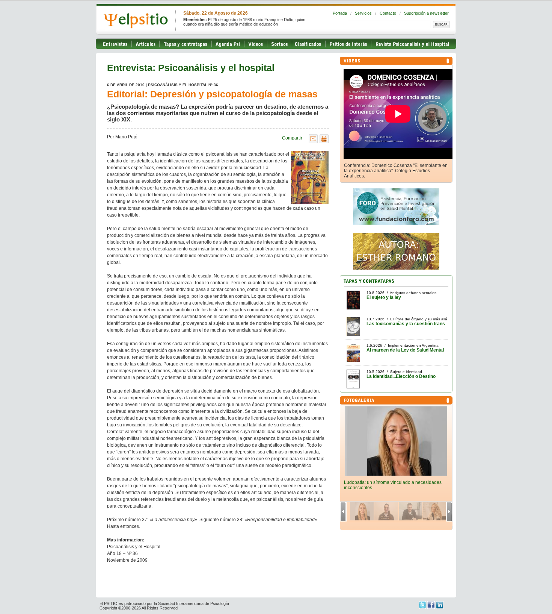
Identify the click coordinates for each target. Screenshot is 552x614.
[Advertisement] (195, 582)
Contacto (388, 13)
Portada (340, 13)
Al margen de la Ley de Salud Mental (405, 350)
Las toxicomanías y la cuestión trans (405, 323)
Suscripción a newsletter (426, 13)
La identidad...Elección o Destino (401, 376)
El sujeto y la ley (383, 297)
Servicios (363, 13)
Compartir (292, 138)
